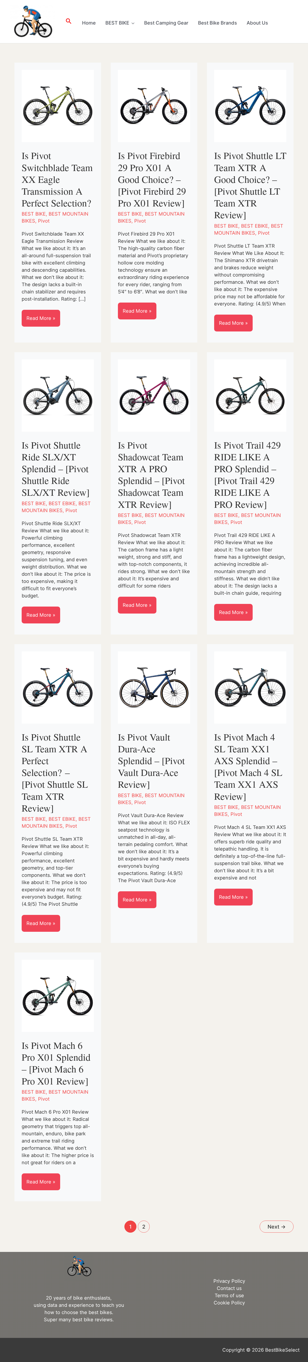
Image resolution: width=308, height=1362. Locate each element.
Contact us (229, 1288)
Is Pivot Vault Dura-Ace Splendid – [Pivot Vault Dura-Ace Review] (151, 760)
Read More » (41, 321)
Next (277, 1226)
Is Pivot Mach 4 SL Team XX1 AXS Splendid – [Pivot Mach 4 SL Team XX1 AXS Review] (248, 766)
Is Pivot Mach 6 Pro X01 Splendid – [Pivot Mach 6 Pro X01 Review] (56, 1063)
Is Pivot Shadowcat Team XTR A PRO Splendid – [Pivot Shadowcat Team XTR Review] (151, 474)
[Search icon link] (68, 21)
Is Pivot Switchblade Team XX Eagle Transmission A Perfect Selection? (57, 179)
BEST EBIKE (254, 226)
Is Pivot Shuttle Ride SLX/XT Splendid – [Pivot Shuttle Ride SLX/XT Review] (56, 468)
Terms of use (229, 1295)
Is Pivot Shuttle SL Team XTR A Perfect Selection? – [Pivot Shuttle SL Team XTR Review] (55, 772)
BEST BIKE (34, 214)
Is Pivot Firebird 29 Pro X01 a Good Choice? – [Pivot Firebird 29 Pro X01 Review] (152, 179)
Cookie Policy (229, 1303)
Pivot (44, 221)
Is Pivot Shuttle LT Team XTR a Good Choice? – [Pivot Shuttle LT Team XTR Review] (250, 185)
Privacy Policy (229, 1281)
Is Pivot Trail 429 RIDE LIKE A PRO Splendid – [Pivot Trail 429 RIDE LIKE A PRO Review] (247, 474)
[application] (132, 23)
